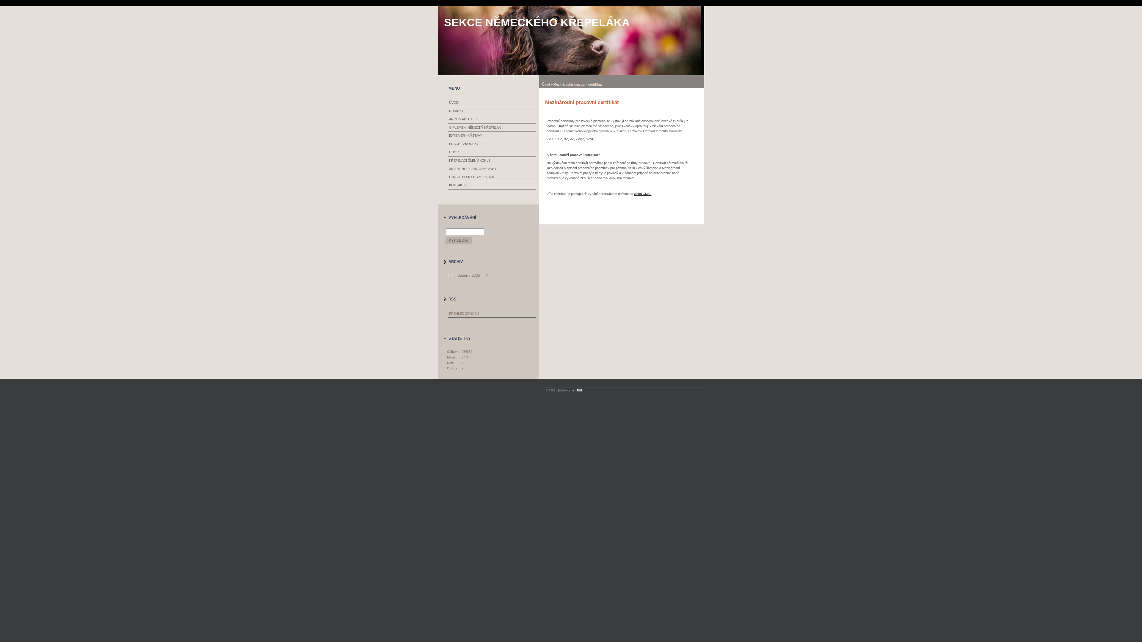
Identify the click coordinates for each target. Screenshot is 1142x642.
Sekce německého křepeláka (537, 22)
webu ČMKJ (643, 194)
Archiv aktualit (463, 119)
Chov (454, 152)
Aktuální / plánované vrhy (473, 169)
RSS (580, 390)
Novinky (456, 111)
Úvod (546, 84)
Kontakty (457, 185)
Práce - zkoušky (464, 144)
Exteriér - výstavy (465, 135)
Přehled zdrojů (464, 313)
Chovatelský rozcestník (471, 177)
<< (450, 275)
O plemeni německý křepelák (475, 127)
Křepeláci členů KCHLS (469, 160)
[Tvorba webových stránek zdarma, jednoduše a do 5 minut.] (573, 390)
